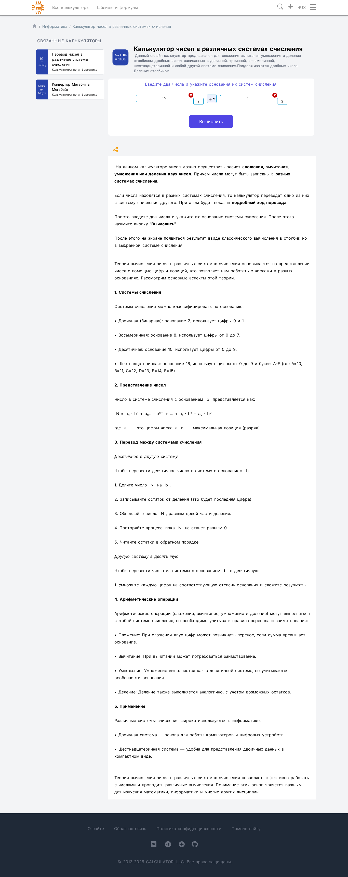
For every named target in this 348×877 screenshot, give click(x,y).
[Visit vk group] (153, 845)
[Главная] (34, 27)
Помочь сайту (246, 828)
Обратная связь (130, 828)
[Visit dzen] (182, 845)
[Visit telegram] (168, 845)
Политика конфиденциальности (188, 828)
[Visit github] (194, 845)
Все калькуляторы (70, 7)
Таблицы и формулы (117, 7)
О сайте (96, 828)
